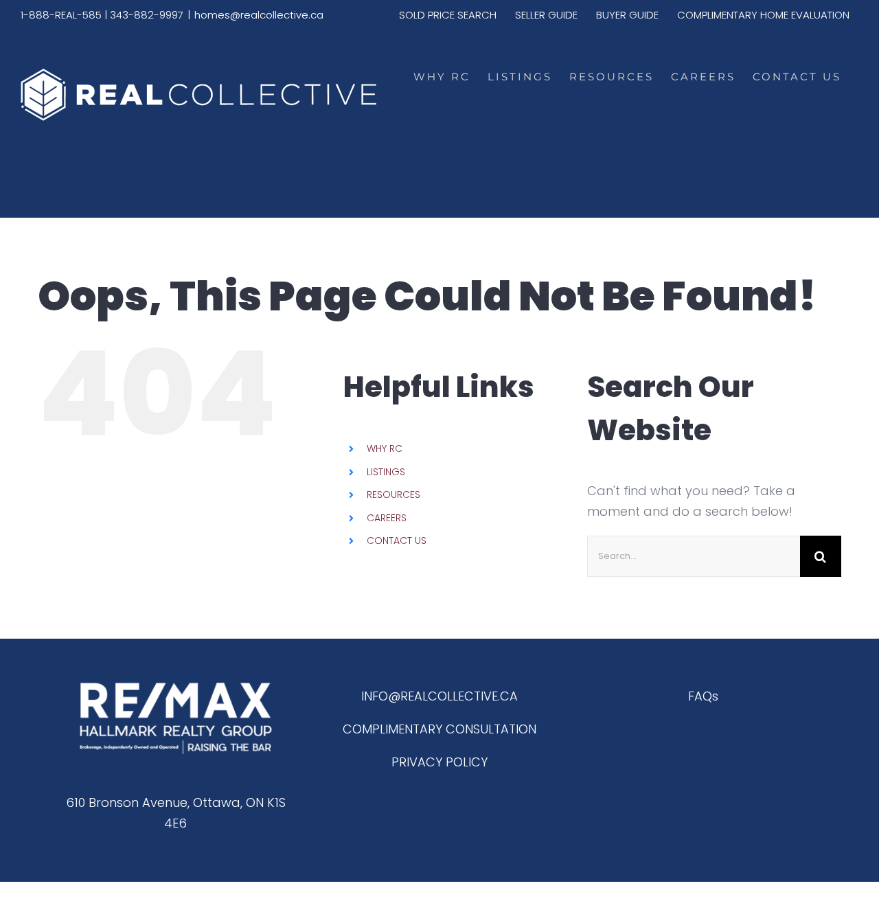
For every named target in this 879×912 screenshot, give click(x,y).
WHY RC (384, 448)
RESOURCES (393, 494)
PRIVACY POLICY (439, 762)
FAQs (703, 696)
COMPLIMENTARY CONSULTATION (439, 729)
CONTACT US (396, 540)
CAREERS (387, 518)
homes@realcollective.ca (258, 15)
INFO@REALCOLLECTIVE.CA (439, 696)
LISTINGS (386, 472)
